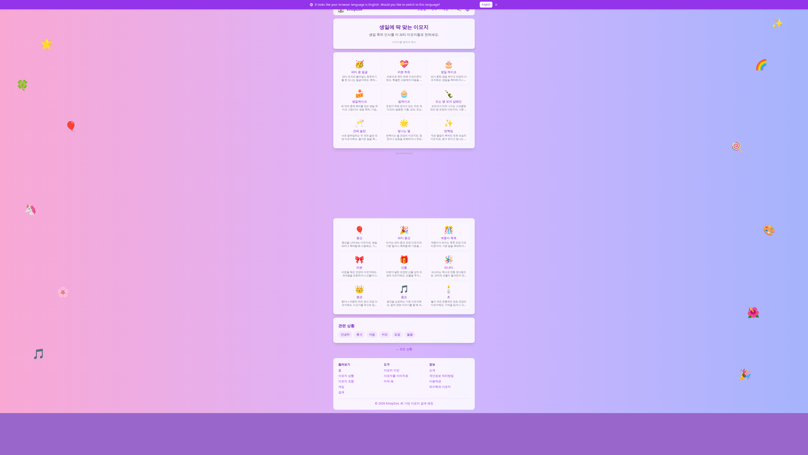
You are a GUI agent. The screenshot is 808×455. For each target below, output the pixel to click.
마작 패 (388, 381)
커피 (385, 334)
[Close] (496, 5)
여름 (372, 334)
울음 (410, 334)
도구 (434, 9)
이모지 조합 (346, 381)
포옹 (397, 334)
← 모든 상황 (404, 349)
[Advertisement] (404, 185)
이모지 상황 (346, 376)
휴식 (359, 334)
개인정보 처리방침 (441, 376)
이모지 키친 (391, 370)
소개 (432, 370)
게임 (445, 9)
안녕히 (345, 334)
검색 (341, 392)
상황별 (421, 9)
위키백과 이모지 (440, 387)
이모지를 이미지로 (396, 376)
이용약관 (435, 381)
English (486, 4)
